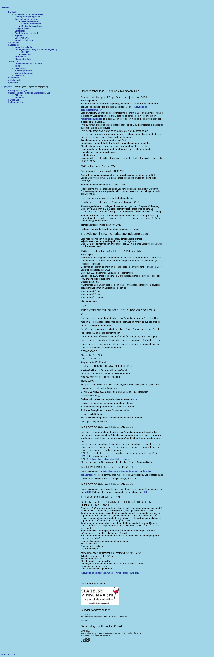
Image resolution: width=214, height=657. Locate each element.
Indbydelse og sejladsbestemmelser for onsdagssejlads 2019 (110, 573)
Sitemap (5, 7)
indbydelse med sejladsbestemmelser (121, 471)
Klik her (84, 620)
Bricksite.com (8, 654)
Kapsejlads (6, 86)
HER (134, 241)
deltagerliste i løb (111, 459)
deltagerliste (96, 459)
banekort (127, 459)
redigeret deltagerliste (91, 119)
